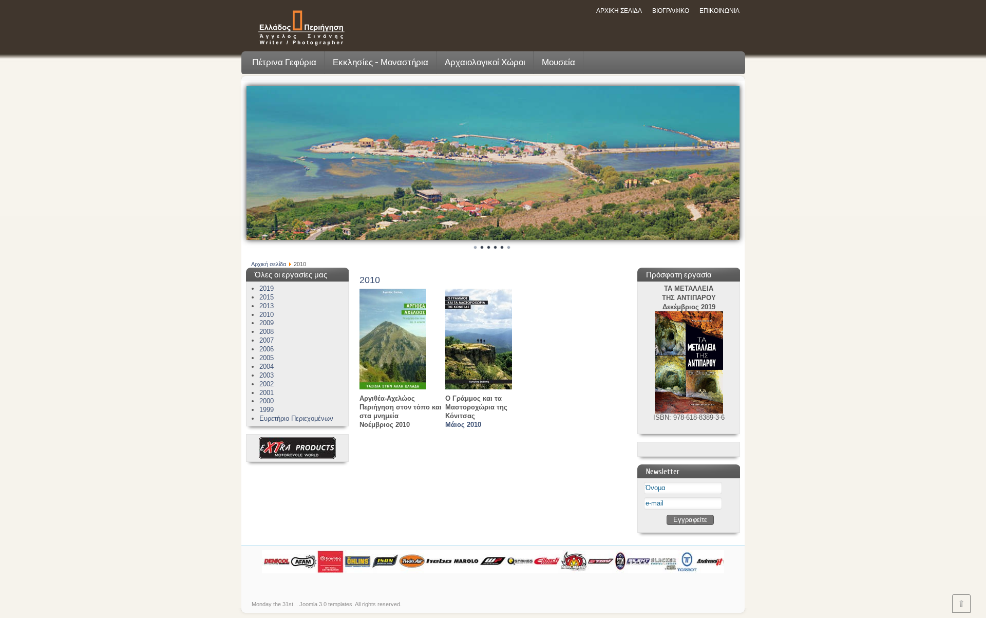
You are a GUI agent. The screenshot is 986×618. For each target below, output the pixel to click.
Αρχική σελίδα (268, 264)
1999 (266, 410)
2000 (266, 401)
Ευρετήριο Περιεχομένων (296, 418)
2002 (266, 384)
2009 (266, 323)
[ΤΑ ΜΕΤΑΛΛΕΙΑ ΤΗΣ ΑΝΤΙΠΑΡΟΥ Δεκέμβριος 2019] (689, 411)
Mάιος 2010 (463, 424)
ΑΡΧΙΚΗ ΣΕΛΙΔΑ (619, 10)
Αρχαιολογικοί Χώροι (485, 62)
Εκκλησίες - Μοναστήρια (380, 62)
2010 (266, 315)
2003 (266, 375)
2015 (266, 297)
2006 (266, 349)
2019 (266, 288)
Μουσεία (558, 62)
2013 (266, 306)
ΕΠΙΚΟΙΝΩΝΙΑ (719, 10)
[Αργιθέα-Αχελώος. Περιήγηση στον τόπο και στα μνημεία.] (392, 387)
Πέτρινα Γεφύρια (284, 62)
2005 (266, 358)
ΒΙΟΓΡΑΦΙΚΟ (670, 10)
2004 (266, 366)
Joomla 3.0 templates (325, 604)
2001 (266, 393)
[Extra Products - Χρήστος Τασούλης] (297, 456)
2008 (266, 331)
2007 (266, 340)
